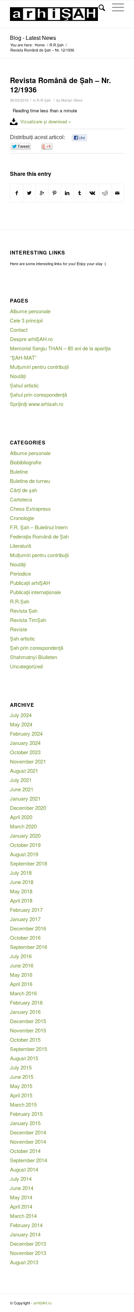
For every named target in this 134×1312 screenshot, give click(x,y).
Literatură (20, 545)
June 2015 (21, 1076)
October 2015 (25, 1039)
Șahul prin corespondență (38, 394)
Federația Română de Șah (39, 536)
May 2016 (21, 974)
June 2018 (21, 881)
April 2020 (21, 817)
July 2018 (21, 872)
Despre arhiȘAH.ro (31, 338)
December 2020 (28, 807)
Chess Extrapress (30, 508)
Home (40, 44)
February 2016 (26, 1002)
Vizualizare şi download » (45, 121)
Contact (18, 329)
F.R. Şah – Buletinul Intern (39, 527)
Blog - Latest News (33, 38)
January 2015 (25, 1123)
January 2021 (25, 798)
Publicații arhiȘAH (30, 582)
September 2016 (28, 946)
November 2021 (28, 761)
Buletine (19, 471)
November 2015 (28, 1030)
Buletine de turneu (30, 480)
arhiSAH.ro (42, 1302)
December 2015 (28, 1021)
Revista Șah (23, 610)
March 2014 (23, 1215)
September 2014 (28, 1160)
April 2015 (21, 1095)
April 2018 (21, 900)
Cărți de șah (23, 490)
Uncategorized (26, 666)
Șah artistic (22, 638)
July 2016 (21, 956)
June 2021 (21, 789)
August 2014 (24, 1169)
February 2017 (26, 909)
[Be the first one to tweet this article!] (20, 146)
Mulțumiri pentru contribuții (39, 366)
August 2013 (24, 1262)
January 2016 (25, 1011)
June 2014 (21, 1187)
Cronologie (22, 517)
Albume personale (30, 311)
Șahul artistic (24, 385)
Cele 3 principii (26, 320)
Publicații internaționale (35, 592)
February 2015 (26, 1113)
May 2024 (21, 724)
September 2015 (28, 1048)
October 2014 (25, 1150)
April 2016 (21, 983)
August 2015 (24, 1058)
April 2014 (21, 1206)
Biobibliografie (25, 462)
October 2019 (25, 844)
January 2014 (25, 1234)
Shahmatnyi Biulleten (33, 656)
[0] (79, 138)
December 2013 (28, 1243)
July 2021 (21, 779)
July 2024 (21, 715)
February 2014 (26, 1225)
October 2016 (25, 937)
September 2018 (28, 863)
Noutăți (18, 376)
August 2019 (24, 854)
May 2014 (21, 1197)
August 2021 (24, 770)
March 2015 (23, 1104)
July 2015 (21, 1067)
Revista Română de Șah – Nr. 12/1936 (60, 84)
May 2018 (21, 891)
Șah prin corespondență (36, 647)
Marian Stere (71, 100)
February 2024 (26, 733)
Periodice (20, 573)
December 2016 (28, 928)
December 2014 (28, 1132)
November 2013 (28, 1252)
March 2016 (23, 993)
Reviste (18, 629)
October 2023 (25, 752)
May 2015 (21, 1085)
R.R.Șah (56, 44)
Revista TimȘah (28, 619)
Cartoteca (21, 499)
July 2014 (21, 1178)
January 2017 (25, 919)
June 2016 (21, 965)
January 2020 (25, 835)
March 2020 (23, 826)
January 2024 (25, 742)
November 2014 (28, 1141)
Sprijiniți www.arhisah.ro (36, 403)
